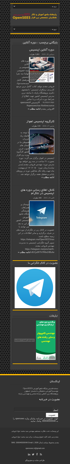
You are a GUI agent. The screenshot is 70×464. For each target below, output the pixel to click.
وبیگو (27, 460)
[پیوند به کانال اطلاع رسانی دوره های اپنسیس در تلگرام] (41, 213)
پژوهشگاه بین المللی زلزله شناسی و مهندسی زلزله (38, 394)
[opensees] (35, 19)
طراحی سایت (39, 460)
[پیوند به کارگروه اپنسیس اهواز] (41, 141)
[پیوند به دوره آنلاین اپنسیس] (41, 69)
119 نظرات (36, 126)
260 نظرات (37, 198)
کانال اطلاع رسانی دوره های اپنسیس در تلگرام (37, 192)
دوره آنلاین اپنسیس (41, 50)
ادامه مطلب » (34, 109)
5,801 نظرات (35, 54)
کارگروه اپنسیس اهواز (40, 121)
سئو (31, 460)
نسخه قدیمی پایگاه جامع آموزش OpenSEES (40, 389)
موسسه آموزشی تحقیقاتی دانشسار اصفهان (41, 391)
